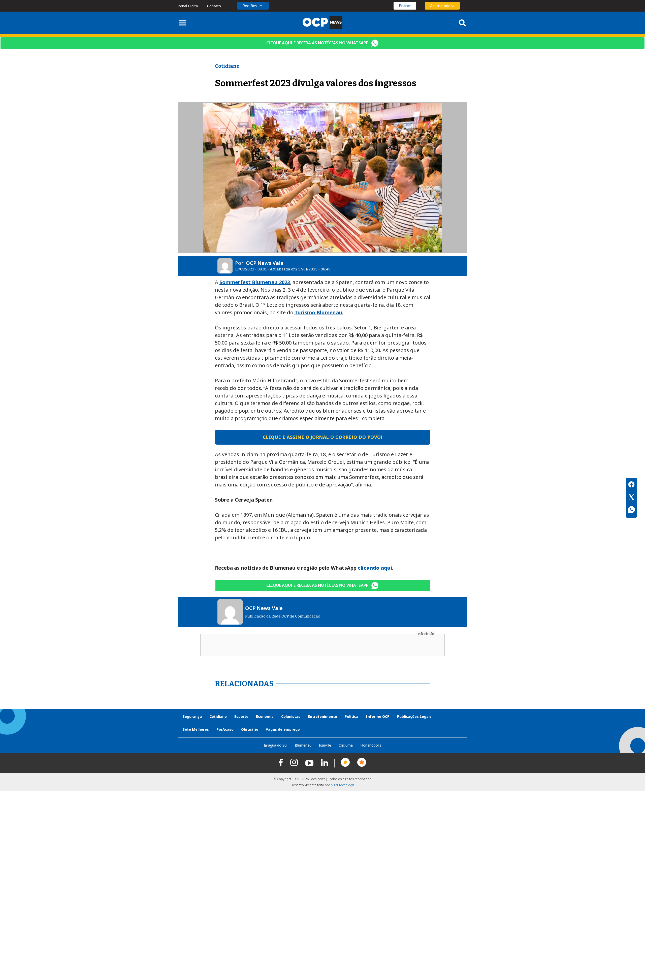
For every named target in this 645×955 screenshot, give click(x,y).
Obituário (249, 729)
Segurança (192, 716)
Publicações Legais (414, 716)
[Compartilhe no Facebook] (631, 485)
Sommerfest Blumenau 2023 (254, 282)
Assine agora (442, 6)
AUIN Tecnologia (342, 785)
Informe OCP (378, 716)
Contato (214, 6)
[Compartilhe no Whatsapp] (631, 510)
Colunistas (290, 716)
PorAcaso (225, 729)
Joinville (325, 745)
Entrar (405, 6)
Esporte (241, 716)
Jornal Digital (188, 6)
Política (351, 716)
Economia (265, 716)
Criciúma (346, 745)
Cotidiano (218, 716)
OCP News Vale (264, 263)
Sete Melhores (196, 729)
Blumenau (303, 745)
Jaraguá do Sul (275, 745)
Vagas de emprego (283, 729)
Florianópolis (370, 745)
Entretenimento (322, 716)
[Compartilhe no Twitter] (631, 497)
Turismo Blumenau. (319, 312)
